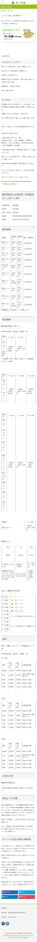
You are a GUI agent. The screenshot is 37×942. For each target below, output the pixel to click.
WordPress (12, 935)
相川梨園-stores (6, 181)
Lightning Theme (22, 935)
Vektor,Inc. (20, 937)
